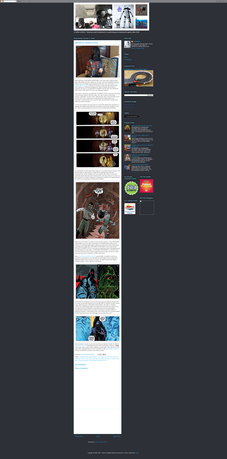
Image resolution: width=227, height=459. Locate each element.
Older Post (116, 436)
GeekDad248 (136, 41)
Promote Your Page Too (129, 107)
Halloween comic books (98, 356)
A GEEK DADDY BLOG (129, 104)
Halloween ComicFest (80, 345)
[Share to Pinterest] (105, 354)
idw (106, 356)
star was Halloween (84, 360)
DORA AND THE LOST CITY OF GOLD (142, 125)
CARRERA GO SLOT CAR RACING (135, 69)
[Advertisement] (97, 421)
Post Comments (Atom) (101, 442)
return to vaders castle (86, 358)
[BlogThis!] (100, 354)
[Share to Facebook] (103, 354)
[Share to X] (102, 354)
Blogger (137, 453)
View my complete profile (137, 48)
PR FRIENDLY (128, 59)
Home (98, 436)
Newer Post (78, 436)
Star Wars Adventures (104, 358)
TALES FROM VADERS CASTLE (98, 360)
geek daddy (89, 356)
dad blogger (82, 356)
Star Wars (95, 358)
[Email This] (98, 354)
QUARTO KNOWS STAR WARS (140, 164)
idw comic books (111, 356)
